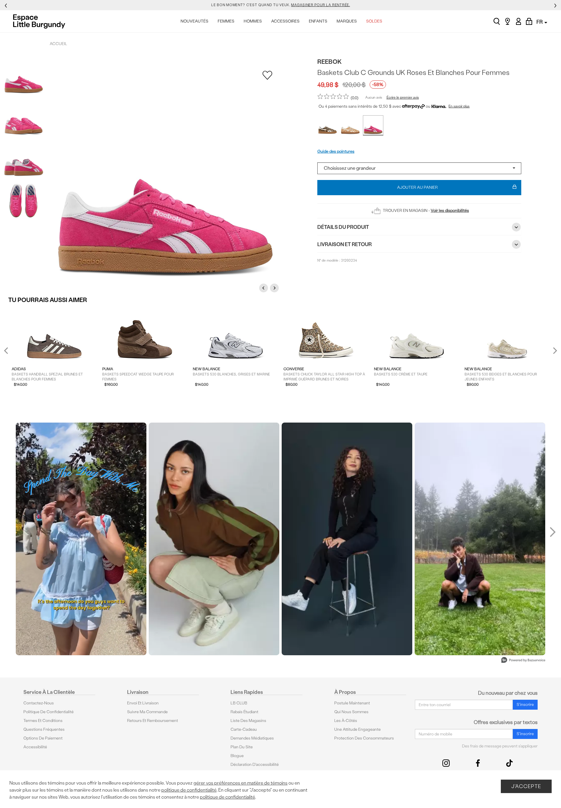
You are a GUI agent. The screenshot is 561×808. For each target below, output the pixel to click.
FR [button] (540, 22)
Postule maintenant (352, 703)
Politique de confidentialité (48, 711)
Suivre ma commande (147, 711)
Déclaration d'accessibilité (255, 764)
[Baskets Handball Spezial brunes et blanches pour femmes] (54, 334)
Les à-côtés (345, 720)
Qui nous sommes (351, 711)
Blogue (237, 755)
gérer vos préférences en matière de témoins (240, 783)
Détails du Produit (343, 227)
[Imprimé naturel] (327, 125)
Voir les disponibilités (450, 210)
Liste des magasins (248, 720)
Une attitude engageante (357, 729)
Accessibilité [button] (35, 746)
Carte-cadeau (244, 729)
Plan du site (242, 746)
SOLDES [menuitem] (374, 21)
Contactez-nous (38, 703)
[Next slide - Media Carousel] (552, 532)
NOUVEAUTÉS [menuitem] (194, 21)
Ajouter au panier (417, 187)
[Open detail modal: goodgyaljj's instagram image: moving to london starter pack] (214, 539)
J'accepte (526, 786)
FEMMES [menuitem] (226, 21)
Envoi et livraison (143, 703)
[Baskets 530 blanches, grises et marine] (235, 334)
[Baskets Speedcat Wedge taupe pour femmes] (144, 334)
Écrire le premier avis (403, 97)
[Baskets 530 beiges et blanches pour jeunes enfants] (507, 334)
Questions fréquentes (44, 729)
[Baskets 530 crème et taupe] (416, 334)
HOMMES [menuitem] (253, 21)
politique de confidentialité (189, 790)
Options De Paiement (43, 738)
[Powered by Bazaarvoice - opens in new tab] (523, 660)
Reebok (329, 61)
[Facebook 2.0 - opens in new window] (478, 763)
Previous (264, 287)
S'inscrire (525, 704)
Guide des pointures (335, 151)
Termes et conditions (43, 720)
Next (275, 287)
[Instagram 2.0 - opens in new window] (446, 763)
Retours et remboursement (152, 720)
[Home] (41, 21)
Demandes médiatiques (252, 738)
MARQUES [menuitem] (347, 21)
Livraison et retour (344, 244)
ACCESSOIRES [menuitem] (285, 21)
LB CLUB (239, 703)
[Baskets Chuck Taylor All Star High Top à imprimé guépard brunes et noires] (325, 334)
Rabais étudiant (244, 711)
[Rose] (373, 125)
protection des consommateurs (364, 738)
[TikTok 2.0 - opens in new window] (509, 763)
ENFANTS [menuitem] (318, 21)
